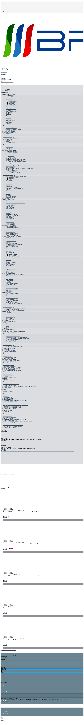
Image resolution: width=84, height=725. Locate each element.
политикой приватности (63, 699)
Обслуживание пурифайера (9, 132)
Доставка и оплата (7, 391)
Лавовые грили (9, 211)
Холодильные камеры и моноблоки (14, 228)
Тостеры (10, 100)
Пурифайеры (6, 125)
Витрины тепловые (10, 205)
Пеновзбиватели (9, 186)
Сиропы (5, 330)
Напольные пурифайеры (11, 127)
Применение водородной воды (10, 401)
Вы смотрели (7, 90)
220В (2, 451)
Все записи (3, 450)
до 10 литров (11, 156)
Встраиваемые (9, 276)
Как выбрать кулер (7, 397)
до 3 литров (11, 153)
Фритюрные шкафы (10, 223)
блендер (34, 451)
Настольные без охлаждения (12, 309)
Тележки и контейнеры (11, 286)
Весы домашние (9, 97)
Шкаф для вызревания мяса (12, 231)
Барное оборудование (8, 175)
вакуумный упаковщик (51, 451)
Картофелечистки (10, 252)
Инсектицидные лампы (11, 285)
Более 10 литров (12, 157)
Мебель (5, 322)
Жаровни (8, 263)
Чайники (8, 185)
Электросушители (10, 319)
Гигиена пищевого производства (13, 283)
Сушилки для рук (10, 280)
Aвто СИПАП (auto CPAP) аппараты (16, 172)
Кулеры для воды (7, 292)
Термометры (8, 173)
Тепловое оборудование (8, 199)
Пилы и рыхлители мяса (11, 243)
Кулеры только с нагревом (12, 302)
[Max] (3, 686)
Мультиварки (9, 112)
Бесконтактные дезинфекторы (13, 165)
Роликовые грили (10, 218)
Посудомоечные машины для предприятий (15, 274)
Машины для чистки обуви (12, 288)
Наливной (10, 181)
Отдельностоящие (10, 275)
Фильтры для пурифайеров (9, 131)
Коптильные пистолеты (11, 109)
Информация (6, 392)
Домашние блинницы (10, 104)
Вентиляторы (9, 312)
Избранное (7, 89)
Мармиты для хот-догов (11, 214)
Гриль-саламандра (10, 208)
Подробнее (3, 440)
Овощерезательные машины (12, 246)
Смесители (8, 282)
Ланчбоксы (5, 328)
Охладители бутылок (11, 196)
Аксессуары (11, 179)
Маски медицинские (10, 167)
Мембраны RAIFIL (10, 335)
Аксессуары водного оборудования (14, 303)
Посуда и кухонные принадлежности (11, 256)
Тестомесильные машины (12, 237)
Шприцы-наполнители (11, 245)
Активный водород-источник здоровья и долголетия (15, 400)
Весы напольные (12, 255)
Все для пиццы (9, 267)
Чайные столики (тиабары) (12, 293)
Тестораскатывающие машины (13, 238)
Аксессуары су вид (10, 142)
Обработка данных (7, 680)
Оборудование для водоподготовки (11, 289)
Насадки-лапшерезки (13, 239)
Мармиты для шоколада (11, 192)
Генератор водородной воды (9, 144)
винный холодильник (60, 451)
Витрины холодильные (11, 229)
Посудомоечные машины (9, 273)
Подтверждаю (4, 700)
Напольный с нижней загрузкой (13, 294)
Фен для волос (9, 279)
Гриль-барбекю (11, 102)
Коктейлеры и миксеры (11, 158)
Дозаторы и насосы (10, 166)
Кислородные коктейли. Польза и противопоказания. (15, 403)
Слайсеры (8, 250)
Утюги (7, 121)
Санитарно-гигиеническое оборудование (12, 277)
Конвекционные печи (10, 209)
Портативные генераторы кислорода (11, 162)
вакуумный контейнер (41, 451)
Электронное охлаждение (12, 298)
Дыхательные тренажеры (11, 151)
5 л (3, 451)
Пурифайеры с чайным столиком (13, 129)
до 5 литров (11, 154)
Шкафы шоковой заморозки (12, 235)
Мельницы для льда (10, 135)
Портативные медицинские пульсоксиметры (16, 159)
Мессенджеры (4, 683)
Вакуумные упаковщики (8, 137)
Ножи (7, 271)
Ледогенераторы (7, 133)
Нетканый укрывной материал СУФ (14, 346)
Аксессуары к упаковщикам (12, 138)
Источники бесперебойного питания (11, 332)
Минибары (8, 195)
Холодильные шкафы (11, 226)
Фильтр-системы (9, 291)
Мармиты (8, 213)
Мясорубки (8, 251)
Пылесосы (8, 118)
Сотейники (8, 260)
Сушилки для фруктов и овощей (13, 247)
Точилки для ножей (10, 120)
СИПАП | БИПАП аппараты (12, 170)
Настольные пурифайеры (11, 128)
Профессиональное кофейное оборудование (16, 176)
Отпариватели (9, 116)
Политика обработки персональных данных (13, 406)
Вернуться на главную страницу (8, 650)
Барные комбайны (10, 96)
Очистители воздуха (10, 316)
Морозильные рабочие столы (12, 233)
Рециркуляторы (9, 169)
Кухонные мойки (9, 281)
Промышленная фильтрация (9, 333)
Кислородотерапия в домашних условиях (12, 407)
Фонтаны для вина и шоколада (13, 191)
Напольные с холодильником (12, 295)
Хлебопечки (8, 123)
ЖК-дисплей (7, 451)
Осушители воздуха (10, 317)
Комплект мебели (10, 324)
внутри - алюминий (69, 451)
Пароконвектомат (10, 216)
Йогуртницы (8, 107)
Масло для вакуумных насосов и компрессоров (14, 331)
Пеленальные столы (10, 323)
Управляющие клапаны (11, 341)
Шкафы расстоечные (10, 224)
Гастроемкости (9, 266)
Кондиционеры (9, 313)
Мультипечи (8, 113)
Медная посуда (9, 272)
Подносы (8, 270)
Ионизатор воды (7, 143)
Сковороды (8, 219)
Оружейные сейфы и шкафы (9, 321)
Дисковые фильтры (10, 342)
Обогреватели (9, 314)
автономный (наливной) (27, 451)
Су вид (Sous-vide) (7, 139)
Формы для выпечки (10, 257)
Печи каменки (6, 320)
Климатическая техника (8, 311)
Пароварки (8, 200)
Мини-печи (8, 115)
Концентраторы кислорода (12, 152)
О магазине (5, 395)
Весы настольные (12, 254)
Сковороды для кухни (11, 262)
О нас (4, 677)
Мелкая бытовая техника (9, 94)
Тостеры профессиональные (12, 220)
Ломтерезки (8, 110)
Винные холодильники (8, 146)
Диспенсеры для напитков (12, 187)
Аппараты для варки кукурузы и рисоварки (15, 203)
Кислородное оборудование (9, 150)
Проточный (11, 182)
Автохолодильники (7, 198)
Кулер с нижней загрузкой (16, 451)
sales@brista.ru (4, 72)
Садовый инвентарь (7, 345)
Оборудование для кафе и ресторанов (12, 236)
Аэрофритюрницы (10, 95)
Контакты (5, 396)
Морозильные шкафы (11, 234)
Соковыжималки (9, 190)
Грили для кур (9, 206)
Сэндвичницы (9, 119)
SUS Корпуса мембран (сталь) (13, 339)
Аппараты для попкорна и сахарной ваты (15, 201)
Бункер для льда (10, 134)
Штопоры (8, 149)
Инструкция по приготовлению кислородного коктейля (15, 405)
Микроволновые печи (11, 111)
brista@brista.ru (4, 74)
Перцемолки (8, 106)
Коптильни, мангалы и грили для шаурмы (15, 210)
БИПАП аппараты (12, 171)
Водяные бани (9, 140)
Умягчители (8, 290)
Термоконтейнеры (10, 222)
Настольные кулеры (7, 307)
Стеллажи (8, 305)
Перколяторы (9, 184)
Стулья (7, 326)
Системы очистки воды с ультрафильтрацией (16, 337)
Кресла (7, 327)
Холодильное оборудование (9, 225)
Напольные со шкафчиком (12, 300)
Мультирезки (9, 114)
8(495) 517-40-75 (4, 69)
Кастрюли (8, 261)
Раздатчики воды (10, 301)
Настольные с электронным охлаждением (15, 308)
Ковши (7, 258)
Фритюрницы (9, 122)
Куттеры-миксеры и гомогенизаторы (14, 244)
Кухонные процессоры (11, 241)
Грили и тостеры (9, 99)
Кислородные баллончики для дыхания (15, 160)
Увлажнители (9, 318)
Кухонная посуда (10, 265)
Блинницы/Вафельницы (11, 204)
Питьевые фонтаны (10, 130)
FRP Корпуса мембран (11, 340)
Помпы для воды (12, 304)
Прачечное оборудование (9, 329)
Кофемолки (11, 178)
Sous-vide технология (8, 399)
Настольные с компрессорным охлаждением (16, 310)
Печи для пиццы (9, 217)
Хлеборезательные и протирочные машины (16, 248)
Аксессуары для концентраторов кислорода (16, 161)
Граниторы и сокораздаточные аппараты (15, 188)
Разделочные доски (10, 269)
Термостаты (8, 141)
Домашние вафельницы (11, 105)
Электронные (9, 148)
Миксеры (8, 194)
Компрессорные (9, 147)
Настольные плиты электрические (14, 215)
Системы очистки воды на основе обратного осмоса (17, 338)
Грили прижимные (10, 207)
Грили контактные (12, 101)
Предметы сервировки (11, 264)
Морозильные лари (10, 232)
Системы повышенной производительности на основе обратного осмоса (19, 343)
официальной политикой (51, 695)
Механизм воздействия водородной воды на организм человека (17, 402)
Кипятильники (9, 180)
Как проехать (3, 80)
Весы (7, 253)
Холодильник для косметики (12, 124)
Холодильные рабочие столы (12, 227)
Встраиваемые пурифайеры (9, 408)
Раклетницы (11, 103)
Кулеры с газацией (10, 299)
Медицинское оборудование (9, 163)
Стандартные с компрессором (12, 297)
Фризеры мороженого (10, 197)
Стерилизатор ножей (10, 284)
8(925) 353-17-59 (4, 71)
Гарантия (5, 393)
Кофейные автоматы (13, 177)
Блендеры (8, 189)
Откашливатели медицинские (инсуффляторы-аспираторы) (19, 168)
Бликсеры (8, 242)
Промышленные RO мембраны (13, 336)
